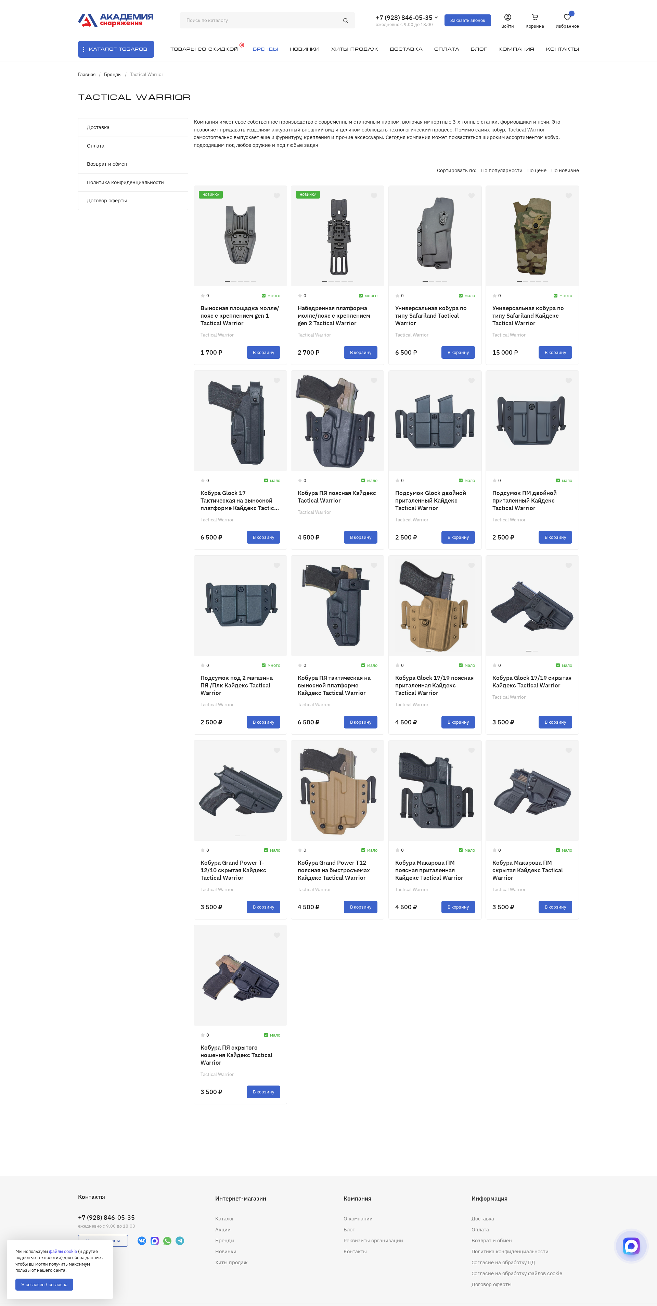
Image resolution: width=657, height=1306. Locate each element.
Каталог (224, 1218)
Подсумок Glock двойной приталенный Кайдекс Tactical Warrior (430, 500)
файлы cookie (63, 1251)
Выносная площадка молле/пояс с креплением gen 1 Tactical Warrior (240, 315)
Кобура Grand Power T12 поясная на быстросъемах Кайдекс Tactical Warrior (334, 870)
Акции (223, 1229)
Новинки (225, 1251)
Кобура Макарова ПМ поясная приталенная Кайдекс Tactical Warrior (429, 870)
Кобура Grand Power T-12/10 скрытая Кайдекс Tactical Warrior (233, 870)
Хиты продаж (231, 1262)
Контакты (355, 1251)
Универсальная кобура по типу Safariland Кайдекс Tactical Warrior (528, 315)
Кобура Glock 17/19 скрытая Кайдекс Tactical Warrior (531, 681)
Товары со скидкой (204, 49)
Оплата (95, 145)
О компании (358, 1218)
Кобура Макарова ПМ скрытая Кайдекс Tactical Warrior (527, 870)
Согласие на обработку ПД (503, 1262)
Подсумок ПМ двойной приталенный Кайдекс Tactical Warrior (524, 500)
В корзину (263, 352)
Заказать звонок (467, 20)
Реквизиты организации (373, 1240)
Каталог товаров (118, 49)
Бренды (224, 1240)
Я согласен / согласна (44, 1284)
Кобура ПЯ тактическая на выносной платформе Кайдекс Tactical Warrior (334, 685)
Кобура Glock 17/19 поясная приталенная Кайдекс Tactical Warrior (434, 685)
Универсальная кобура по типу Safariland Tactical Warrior (431, 315)
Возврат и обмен (107, 164)
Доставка (98, 127)
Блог (349, 1229)
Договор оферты (107, 200)
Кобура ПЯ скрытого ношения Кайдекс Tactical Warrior (236, 1055)
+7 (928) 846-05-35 (404, 18)
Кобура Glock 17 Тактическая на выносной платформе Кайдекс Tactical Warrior (240, 500)
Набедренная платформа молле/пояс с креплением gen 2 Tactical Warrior (334, 315)
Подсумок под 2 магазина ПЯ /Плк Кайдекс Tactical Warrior (237, 685)
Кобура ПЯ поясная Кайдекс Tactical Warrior (337, 496)
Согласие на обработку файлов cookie (517, 1273)
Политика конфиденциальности (125, 182)
